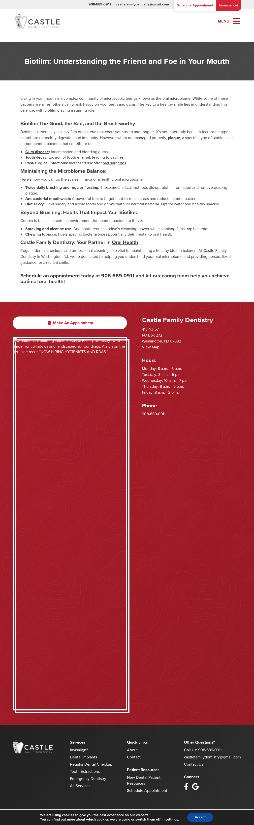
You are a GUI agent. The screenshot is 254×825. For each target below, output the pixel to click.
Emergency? (228, 5)
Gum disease (37, 152)
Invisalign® (79, 750)
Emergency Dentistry (88, 778)
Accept (200, 817)
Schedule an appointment (50, 275)
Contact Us (193, 764)
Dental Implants (83, 757)
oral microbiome (176, 98)
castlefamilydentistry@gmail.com (142, 4)
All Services (80, 786)
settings (171, 819)
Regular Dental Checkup (91, 764)
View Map (150, 347)
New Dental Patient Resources (143, 780)
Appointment (195, 5)
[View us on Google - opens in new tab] (195, 787)
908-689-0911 (100, 4)
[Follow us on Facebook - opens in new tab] (186, 787)
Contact (134, 757)
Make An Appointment (72, 323)
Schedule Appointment (147, 790)
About (132, 750)
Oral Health (125, 242)
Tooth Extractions (85, 771)
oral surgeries (114, 163)
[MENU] (236, 21)
